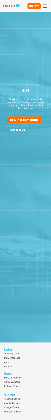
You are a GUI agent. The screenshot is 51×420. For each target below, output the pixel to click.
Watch (9, 394)
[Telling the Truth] (11, 6)
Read (8, 373)
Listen (8, 349)
